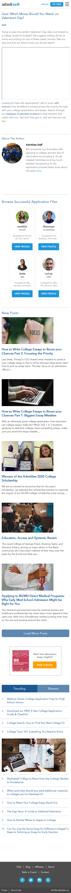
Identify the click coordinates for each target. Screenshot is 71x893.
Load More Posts (35, 633)
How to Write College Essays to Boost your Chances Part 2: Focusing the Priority (32, 351)
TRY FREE (56, 4)
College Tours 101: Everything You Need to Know (35, 731)
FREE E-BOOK (45, 665)
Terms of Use (16, 890)
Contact (45, 872)
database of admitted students (23, 113)
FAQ (19, 867)
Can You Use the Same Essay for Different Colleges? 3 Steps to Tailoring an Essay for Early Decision (38, 830)
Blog (28, 867)
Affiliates (39, 867)
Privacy (4, 890)
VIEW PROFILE (22, 246)
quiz (4, 24)
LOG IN (44, 4)
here (38, 170)
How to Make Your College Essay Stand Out (32, 802)
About (51, 867)
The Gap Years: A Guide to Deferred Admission (34, 811)
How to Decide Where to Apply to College (31, 820)
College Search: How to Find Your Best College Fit (35, 722)
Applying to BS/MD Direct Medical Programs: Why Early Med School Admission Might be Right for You (33, 600)
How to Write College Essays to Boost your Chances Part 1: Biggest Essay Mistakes (32, 413)
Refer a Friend (29, 872)
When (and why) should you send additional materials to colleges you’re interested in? (37, 792)
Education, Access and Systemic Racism (29, 538)
